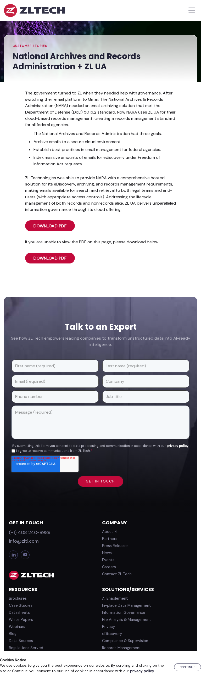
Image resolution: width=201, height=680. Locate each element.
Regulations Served (26, 647)
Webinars (17, 626)
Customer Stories (30, 46)
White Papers (21, 619)
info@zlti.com (24, 541)
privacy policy (177, 446)
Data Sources (21, 640)
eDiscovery (112, 633)
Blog (12, 633)
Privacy (108, 626)
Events (108, 560)
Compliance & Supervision (125, 640)
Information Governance (123, 612)
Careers (109, 567)
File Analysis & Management (126, 619)
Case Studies (20, 605)
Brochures (18, 598)
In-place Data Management (126, 605)
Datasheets (19, 612)
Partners (109, 538)
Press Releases (115, 545)
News (107, 552)
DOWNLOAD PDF (50, 226)
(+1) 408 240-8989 (30, 532)
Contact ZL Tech (117, 574)
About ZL (110, 531)
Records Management (121, 647)
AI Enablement (115, 598)
